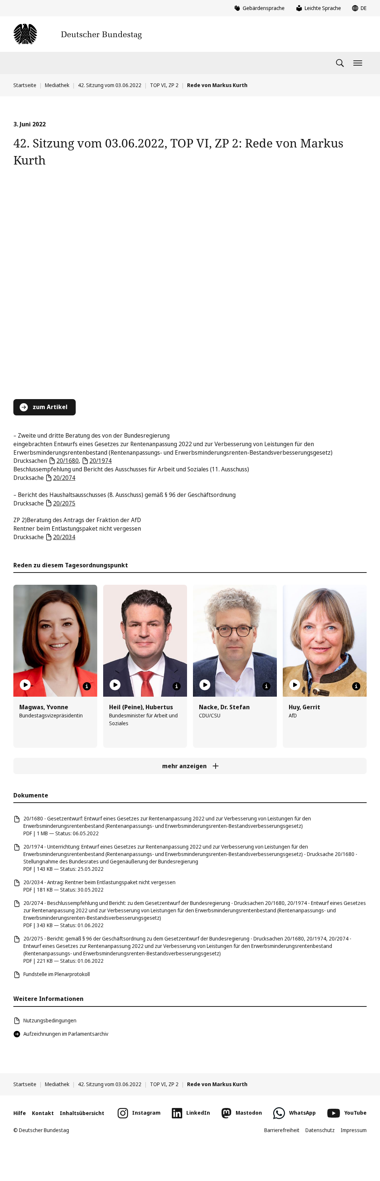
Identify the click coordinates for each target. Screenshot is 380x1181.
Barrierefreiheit (281, 1130)
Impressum (354, 1130)
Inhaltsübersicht (82, 1113)
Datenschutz (320, 1130)
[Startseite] (77, 34)
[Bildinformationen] (86, 686)
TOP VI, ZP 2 (164, 85)
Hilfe (19, 1113)
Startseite (24, 85)
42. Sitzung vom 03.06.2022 (109, 85)
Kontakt (43, 1113)
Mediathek (57, 85)
